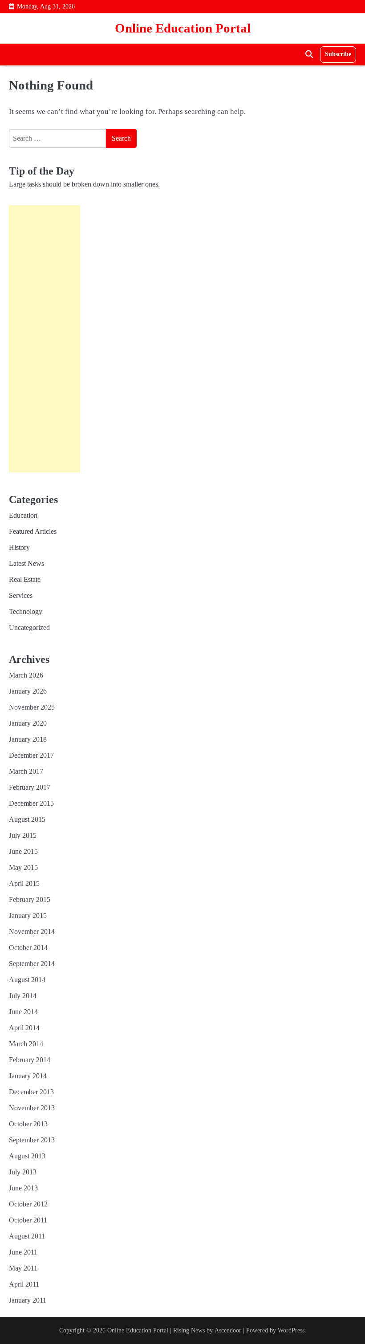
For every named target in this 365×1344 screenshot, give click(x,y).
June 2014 (23, 1011)
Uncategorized (29, 627)
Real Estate (25, 579)
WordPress (291, 1330)
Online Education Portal (183, 28)
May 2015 (23, 867)
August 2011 (27, 1236)
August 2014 (27, 979)
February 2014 (29, 1060)
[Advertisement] (44, 338)
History (19, 547)
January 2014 (28, 1076)
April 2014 (24, 1027)
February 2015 (29, 899)
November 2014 (32, 931)
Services (20, 595)
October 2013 (28, 1124)
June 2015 (23, 851)
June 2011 (23, 1252)
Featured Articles (33, 531)
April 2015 (24, 883)
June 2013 (23, 1188)
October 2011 (28, 1220)
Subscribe (338, 54)
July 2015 (22, 835)
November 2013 (32, 1108)
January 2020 (28, 723)
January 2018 (28, 739)
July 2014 (22, 995)
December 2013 (31, 1092)
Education (23, 515)
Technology (25, 611)
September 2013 (32, 1140)
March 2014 (26, 1044)
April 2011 (24, 1284)
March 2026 (26, 675)
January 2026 (28, 691)
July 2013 (22, 1172)
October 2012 (28, 1204)
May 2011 (23, 1268)
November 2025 (32, 707)
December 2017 (31, 755)
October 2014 (28, 947)
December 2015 (31, 803)
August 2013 (27, 1156)
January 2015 (28, 915)
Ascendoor (228, 1330)
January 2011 (27, 1300)
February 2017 (29, 787)
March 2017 (26, 771)
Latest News (26, 563)
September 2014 (32, 963)
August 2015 (27, 819)
